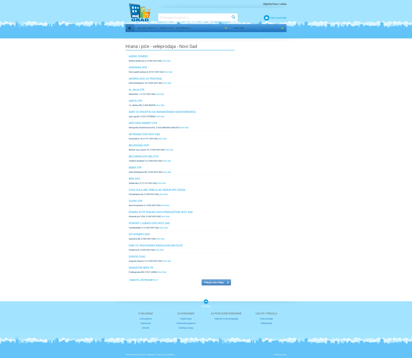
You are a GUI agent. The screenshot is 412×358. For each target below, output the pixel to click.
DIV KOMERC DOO (139, 234)
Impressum (145, 323)
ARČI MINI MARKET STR (143, 123)
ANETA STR (135, 100)
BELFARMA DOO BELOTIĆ (144, 156)
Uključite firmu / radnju (274, 3)
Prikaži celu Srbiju (214, 282)
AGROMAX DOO (138, 67)
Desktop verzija (186, 327)
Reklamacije (266, 323)
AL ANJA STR (136, 89)
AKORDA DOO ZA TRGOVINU (145, 78)
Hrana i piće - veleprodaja (175, 28)
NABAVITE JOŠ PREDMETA (142, 279)
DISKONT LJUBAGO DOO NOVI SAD (149, 223)
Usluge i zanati (146, 28)
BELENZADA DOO (139, 145)
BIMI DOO (134, 178)
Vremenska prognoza (186, 323)
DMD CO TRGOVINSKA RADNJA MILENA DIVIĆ (156, 245)
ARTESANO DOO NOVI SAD (144, 134)
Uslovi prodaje (266, 318)
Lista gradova (145, 318)
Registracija (186, 318)
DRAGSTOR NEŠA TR (141, 267)
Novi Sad (239, 28)
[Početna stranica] (130, 28)
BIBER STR (135, 167)
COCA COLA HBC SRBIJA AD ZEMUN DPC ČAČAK (157, 189)
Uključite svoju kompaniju (226, 318)
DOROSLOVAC (137, 256)
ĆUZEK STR (135, 201)
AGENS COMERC (138, 56)
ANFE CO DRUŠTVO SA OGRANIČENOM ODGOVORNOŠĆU (162, 111)
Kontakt (145, 327)
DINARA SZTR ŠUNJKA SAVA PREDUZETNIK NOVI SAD (161, 212)
